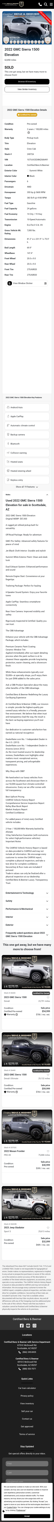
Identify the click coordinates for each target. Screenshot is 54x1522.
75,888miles (44, 1155)
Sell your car (27, 1411)
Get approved (27, 1426)
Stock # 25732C (10, 1147)
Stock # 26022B (10, 1224)
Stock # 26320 (9, 993)
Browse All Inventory (27, 81)
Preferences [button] (20, 1510)
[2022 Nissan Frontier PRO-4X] (27, 1127)
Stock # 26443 (9, 1070)
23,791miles (44, 1001)
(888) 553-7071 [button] (29, 1369)
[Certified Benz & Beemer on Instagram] (33, 1325)
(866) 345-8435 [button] (29, 1352)
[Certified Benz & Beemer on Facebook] (20, 1325)
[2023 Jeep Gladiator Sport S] (27, 1203)
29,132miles (44, 1078)
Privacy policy (27, 1396)
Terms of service (27, 1434)
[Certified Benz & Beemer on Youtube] (27, 1325)
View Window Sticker (23, 283)
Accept (27, 1516)
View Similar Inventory (27, 89)
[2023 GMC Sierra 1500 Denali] (27, 972)
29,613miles (44, 1231)
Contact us (27, 1419)
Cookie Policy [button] (12, 1507)
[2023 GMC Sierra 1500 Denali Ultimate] (27, 1049)
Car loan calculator (27, 1388)
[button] (40, 4)
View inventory (27, 1403)
